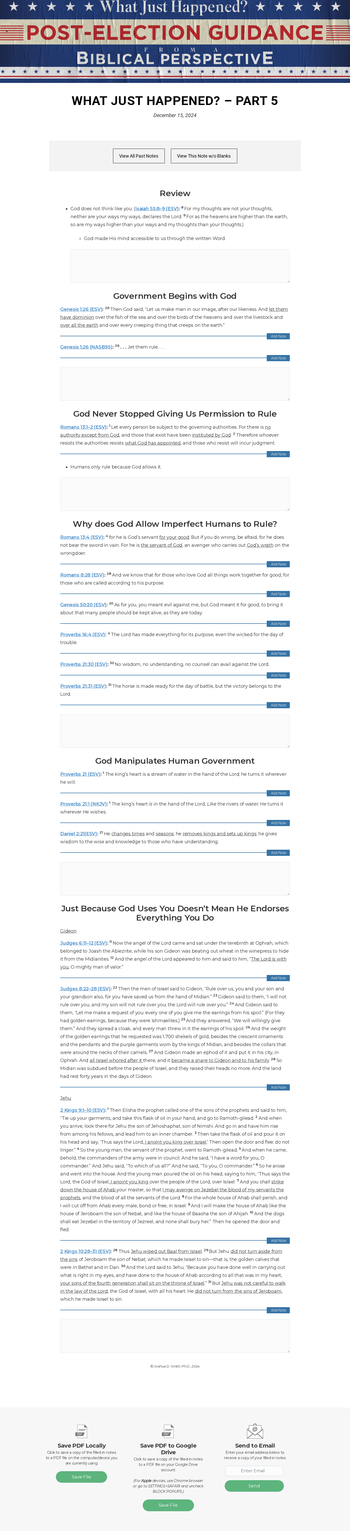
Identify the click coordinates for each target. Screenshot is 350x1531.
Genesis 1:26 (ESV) (81, 309)
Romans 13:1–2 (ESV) (83, 427)
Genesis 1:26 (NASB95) (86, 347)
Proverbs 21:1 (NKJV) (83, 804)
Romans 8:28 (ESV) (82, 575)
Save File (81, 1476)
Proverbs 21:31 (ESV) (83, 686)
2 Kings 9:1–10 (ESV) (82, 1110)
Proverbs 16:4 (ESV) (82, 634)
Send (254, 1485)
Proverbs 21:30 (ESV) (83, 664)
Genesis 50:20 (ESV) (83, 604)
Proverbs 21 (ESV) (80, 774)
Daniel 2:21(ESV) (78, 833)
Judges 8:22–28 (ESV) (85, 988)
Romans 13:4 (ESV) (81, 537)
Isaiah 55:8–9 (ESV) (157, 208)
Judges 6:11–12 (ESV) (83, 943)
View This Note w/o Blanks (204, 156)
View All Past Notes (138, 156)
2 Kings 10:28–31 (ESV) (85, 1251)
